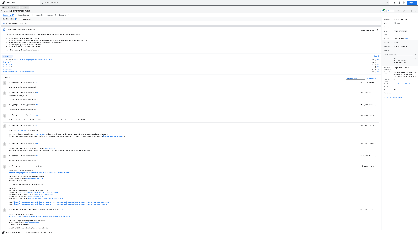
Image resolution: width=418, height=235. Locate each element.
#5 (37, 115)
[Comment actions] (376, 82)
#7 (37, 143)
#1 (37, 29)
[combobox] (215, 2)
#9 (61, 166)
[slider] (382, 123)
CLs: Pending (388, 87)
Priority (386, 27)
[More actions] (415, 11)
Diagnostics (15, 7)
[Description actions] (377, 30)
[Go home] (1, 11)
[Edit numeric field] (405, 34)
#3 (37, 92)
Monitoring (387, 93)
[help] (399, 2)
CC (385, 58)
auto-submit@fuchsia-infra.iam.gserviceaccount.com (45, 198)
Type (385, 23)
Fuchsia (6, 7)
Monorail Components (388, 68)
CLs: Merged (388, 84)
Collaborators (388, 54)
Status (386, 31)
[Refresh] (4, 11)
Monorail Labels (387, 72)
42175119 (23, 7)
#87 (378, 59)
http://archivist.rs (8, 69)
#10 (61, 209)
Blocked (386, 90)
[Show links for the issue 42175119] (28, 7)
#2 (37, 82)
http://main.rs (7, 64)
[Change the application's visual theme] (395, 2)
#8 (37, 155)
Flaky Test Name (387, 80)
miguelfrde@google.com (36, 196)
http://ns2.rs (7, 67)
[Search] (41, 2)
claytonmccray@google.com (34, 178)
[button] (400, 23)
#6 (37, 125)
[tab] (8, 15)
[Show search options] (387, 2)
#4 (37, 105)
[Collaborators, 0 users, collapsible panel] (405, 54)
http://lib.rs (6, 62)
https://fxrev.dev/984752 (402, 84)
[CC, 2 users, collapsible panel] (405, 58)
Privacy (43, 232)
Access (386, 38)
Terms (50, 232)
